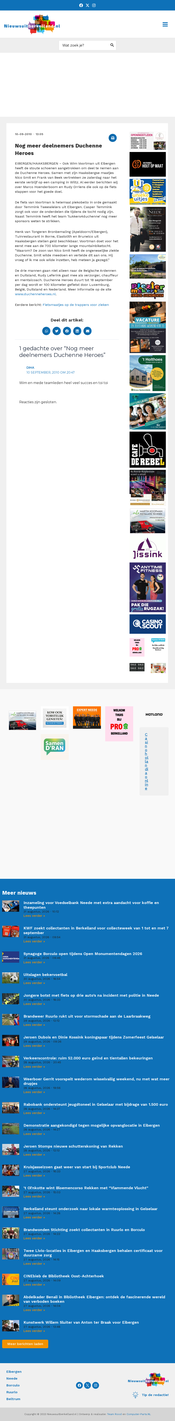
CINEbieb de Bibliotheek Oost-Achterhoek (63, 1276)
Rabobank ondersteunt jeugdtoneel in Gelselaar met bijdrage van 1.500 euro (95, 1104)
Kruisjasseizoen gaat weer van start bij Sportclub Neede (76, 1167)
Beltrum (13, 1399)
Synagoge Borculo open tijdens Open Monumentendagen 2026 (82, 953)
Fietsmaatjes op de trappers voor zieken (76, 305)
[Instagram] (94, 5)
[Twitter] (87, 5)
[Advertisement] (87, 85)
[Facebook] (81, 5)
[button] (113, 138)
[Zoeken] (112, 45)
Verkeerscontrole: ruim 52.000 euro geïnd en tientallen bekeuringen (88, 1058)
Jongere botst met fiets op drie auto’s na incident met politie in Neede (91, 995)
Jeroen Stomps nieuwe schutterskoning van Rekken (73, 1146)
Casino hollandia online (146, 761)
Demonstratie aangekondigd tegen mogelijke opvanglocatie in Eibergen (91, 1125)
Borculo (13, 1385)
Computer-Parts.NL (139, 1414)
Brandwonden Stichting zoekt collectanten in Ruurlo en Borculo (84, 1229)
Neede (12, 1378)
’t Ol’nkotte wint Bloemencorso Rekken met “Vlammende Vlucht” (85, 1188)
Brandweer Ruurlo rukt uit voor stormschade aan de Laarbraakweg (86, 1016)
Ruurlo (12, 1392)
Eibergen (14, 1372)
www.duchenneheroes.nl (35, 294)
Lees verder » (34, 916)
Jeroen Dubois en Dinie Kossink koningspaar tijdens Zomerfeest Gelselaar (93, 1037)
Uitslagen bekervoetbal (45, 974)
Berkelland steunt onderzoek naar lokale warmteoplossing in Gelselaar (90, 1208)
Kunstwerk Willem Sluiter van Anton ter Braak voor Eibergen (81, 1322)
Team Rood (114, 1414)
